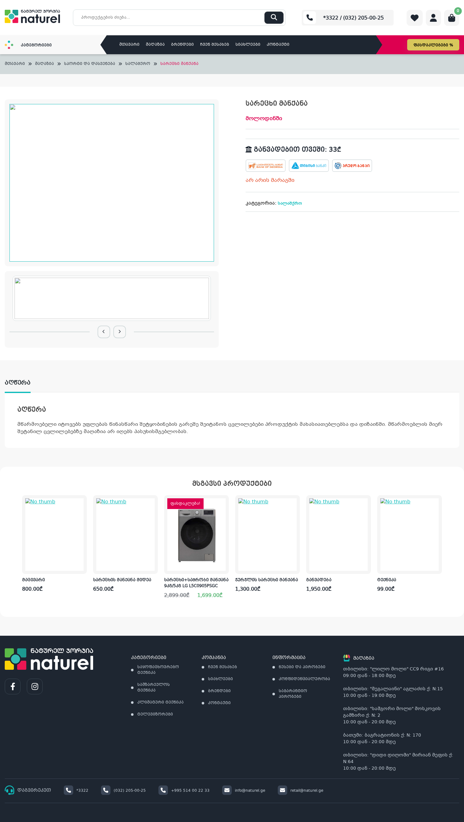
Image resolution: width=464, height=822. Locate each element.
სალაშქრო (137, 64)
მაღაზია (155, 45)
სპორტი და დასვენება (89, 64)
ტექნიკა (386, 580)
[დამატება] (82, 505)
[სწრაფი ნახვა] (81, 564)
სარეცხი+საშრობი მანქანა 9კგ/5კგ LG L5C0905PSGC (196, 583)
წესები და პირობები (302, 667)
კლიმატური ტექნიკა (160, 702)
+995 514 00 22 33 (190, 791)
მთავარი (129, 45)
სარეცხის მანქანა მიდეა (122, 580)
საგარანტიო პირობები (293, 694)
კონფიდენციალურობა (304, 679)
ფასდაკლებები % (433, 45)
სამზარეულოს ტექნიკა (153, 687)
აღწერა (18, 383)
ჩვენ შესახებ (214, 45)
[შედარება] (82, 544)
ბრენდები (182, 45)
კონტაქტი (278, 45)
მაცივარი (33, 580)
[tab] (24, 382)
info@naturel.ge (250, 791)
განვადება (318, 580)
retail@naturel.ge (306, 791)
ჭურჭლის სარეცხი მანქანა (266, 580)
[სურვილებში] (82, 525)
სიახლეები (247, 45)
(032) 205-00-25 (130, 791)
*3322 (82, 791)
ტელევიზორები (155, 714)
